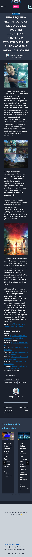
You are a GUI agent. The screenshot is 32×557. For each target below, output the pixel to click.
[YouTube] (23, 553)
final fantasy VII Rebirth (12, 379)
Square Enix (22, 382)
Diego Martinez (20, 55)
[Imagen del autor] (7, 55)
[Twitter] (12, 553)
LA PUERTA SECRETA (8, 410)
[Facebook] (9, 553)
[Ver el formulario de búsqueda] (30, 7)
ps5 (15, 382)
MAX (23, 409)
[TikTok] (19, 553)
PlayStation (8, 382)
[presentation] (8, 436)
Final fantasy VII (10, 375)
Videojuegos (16, 13)
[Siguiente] (27, 463)
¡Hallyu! (16, 6)
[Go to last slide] (4, 463)
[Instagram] (16, 553)
